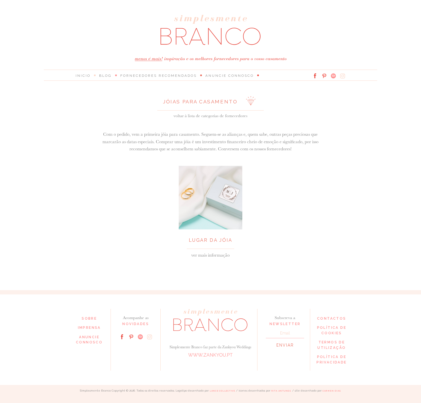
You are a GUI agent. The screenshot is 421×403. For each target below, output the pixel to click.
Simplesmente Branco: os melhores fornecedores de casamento (210, 30)
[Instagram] (342, 76)
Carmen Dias (331, 391)
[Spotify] (333, 76)
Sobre (89, 318)
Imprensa (89, 328)
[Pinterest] (324, 76)
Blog (105, 76)
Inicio (83, 76)
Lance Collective (222, 391)
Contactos (331, 318)
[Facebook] (315, 76)
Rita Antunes (281, 391)
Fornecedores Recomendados (158, 76)
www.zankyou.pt (210, 355)
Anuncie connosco (229, 76)
